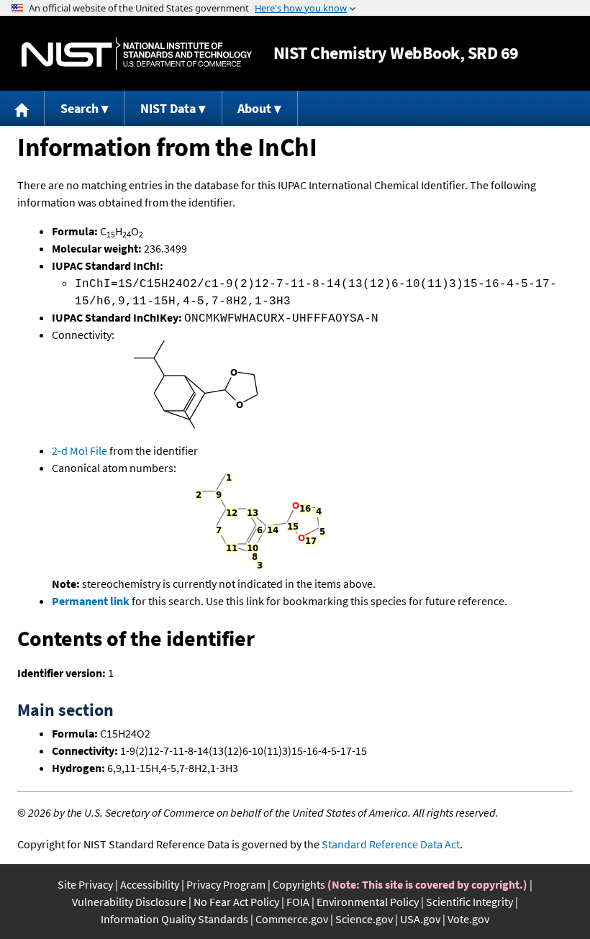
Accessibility (149, 884)
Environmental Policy (368, 901)
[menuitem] (22, 108)
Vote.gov (468, 919)
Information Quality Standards (174, 919)
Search (79, 108)
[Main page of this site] (22, 108)
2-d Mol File (79, 450)
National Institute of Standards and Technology (137, 53)
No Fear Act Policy (236, 901)
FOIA (297, 901)
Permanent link (91, 601)
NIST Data (168, 108)
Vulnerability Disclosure (129, 901)
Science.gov (364, 919)
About (254, 108)
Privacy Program (226, 884)
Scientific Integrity (469, 901)
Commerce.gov (291, 919)
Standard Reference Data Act (391, 844)
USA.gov (420, 919)
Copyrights (299, 884)
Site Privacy (85, 884)
